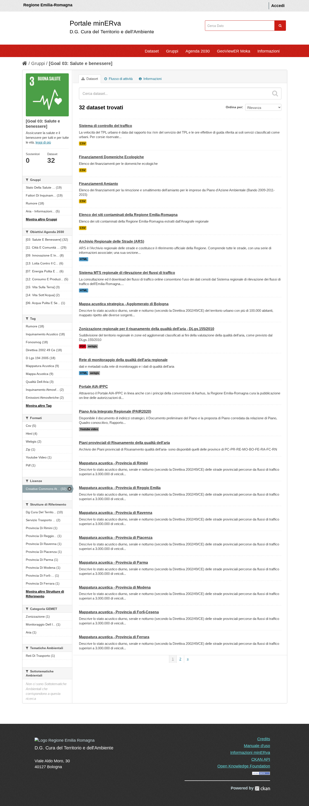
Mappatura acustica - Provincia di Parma (113, 562)
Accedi (278, 5)
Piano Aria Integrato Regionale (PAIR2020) (115, 411)
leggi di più (43, 142)
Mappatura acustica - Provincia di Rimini (113, 463)
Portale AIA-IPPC (93, 387)
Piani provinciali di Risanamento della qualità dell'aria (124, 443)
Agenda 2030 (197, 51)
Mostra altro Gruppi (41, 219)
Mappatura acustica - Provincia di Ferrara (114, 637)
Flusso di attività (120, 79)
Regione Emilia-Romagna (47, 5)
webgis (92, 346)
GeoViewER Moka (233, 51)
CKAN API (260, 759)
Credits (263, 739)
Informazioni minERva (250, 752)
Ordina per (234, 107)
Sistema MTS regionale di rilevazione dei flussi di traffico (127, 273)
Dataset (152, 51)
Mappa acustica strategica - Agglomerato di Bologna (124, 304)
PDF (82, 346)
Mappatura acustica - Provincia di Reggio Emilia (120, 488)
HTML (83, 259)
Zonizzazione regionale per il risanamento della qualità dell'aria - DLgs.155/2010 (146, 329)
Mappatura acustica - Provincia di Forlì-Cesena (119, 612)
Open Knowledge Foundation (243, 766)
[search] (275, 93)
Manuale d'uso (257, 746)
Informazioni (268, 51)
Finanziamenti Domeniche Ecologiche (111, 157)
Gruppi (172, 51)
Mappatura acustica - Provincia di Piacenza (115, 538)
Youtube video (89, 429)
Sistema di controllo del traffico (105, 126)
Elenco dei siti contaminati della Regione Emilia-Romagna (128, 215)
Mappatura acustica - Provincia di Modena (115, 587)
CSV (83, 143)
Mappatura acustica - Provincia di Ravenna (115, 513)
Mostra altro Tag (39, 406)
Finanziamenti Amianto (98, 184)
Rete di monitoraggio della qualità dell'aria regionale (123, 360)
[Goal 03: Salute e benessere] (80, 63)
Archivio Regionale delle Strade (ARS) (111, 241)
